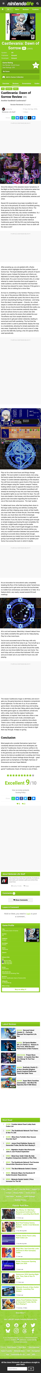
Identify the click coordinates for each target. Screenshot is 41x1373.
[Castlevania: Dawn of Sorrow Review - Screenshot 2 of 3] (20, 438)
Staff (15, 1189)
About (9, 1189)
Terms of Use (30, 1193)
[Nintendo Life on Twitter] (33, 1325)
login (28, 914)
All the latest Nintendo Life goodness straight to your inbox (20, 1363)
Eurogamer (36, 1351)
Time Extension (33, 1347)
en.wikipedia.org (6, 982)
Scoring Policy (21, 792)
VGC (7, 1354)
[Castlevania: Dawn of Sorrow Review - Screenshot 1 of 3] (20, 168)
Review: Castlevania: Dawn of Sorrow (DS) (14, 978)
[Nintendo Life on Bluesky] (8, 1331)
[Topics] (3, 3)
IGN (28, 1351)
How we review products (20, 790)
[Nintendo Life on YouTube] (16, 1325)
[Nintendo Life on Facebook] (33, 1331)
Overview (5, 83)
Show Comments (21, 900)
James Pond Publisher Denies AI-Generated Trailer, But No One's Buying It (20, 1144)
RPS (33, 1354)
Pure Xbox (22, 1347)
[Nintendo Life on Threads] (24, 1331)
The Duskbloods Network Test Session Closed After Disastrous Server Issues (22, 1163)
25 (14, 1074)
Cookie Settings (29, 1196)
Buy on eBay (20, 989)
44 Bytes (14, 1340)
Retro (16, 89)
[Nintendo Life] (20, 3)
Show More (20, 1313)
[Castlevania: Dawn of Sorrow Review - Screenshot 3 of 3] (20, 613)
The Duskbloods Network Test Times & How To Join (22, 1132)
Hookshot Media (13, 1338)
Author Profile (17, 886)
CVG (28, 1354)
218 (13, 1087)
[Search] (37, 3)
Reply (27, 886)
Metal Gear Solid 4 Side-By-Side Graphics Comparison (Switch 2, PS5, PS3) (21, 1157)
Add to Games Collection (14, 77)
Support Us (36, 1189)
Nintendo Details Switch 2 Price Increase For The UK (20, 1180)
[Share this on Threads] (29, 117)
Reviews (16, 83)
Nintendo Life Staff (8, 112)
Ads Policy (10, 1196)
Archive (18, 1196)
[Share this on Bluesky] (17, 117)
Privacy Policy (18, 1193)
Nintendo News (19, 1351)
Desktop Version (20, 1200)
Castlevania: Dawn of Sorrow (20, 45)
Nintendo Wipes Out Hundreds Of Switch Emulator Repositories (20, 1174)
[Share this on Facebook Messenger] (33, 117)
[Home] (2, 9)
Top (3, 1189)
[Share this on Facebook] (21, 117)
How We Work (25, 1189)
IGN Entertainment (31, 1338)
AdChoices (22, 1340)
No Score (6, 71)
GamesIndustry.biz (18, 1354)
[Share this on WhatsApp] (13, 117)
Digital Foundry (6, 1351)
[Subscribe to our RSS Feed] (8, 1325)
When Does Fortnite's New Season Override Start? (21, 1138)
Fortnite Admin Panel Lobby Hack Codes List (21, 1125)
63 (14, 1049)
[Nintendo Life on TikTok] (24, 1325)
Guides (37, 83)
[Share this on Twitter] (25, 117)
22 (14, 1037)
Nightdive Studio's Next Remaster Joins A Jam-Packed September (20, 1151)
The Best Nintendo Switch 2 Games (21, 1169)
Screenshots (26, 83)
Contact (8, 1193)
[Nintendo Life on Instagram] (16, 1331)
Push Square (12, 1347)
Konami (4, 940)
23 (14, 1062)
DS (12, 53)
